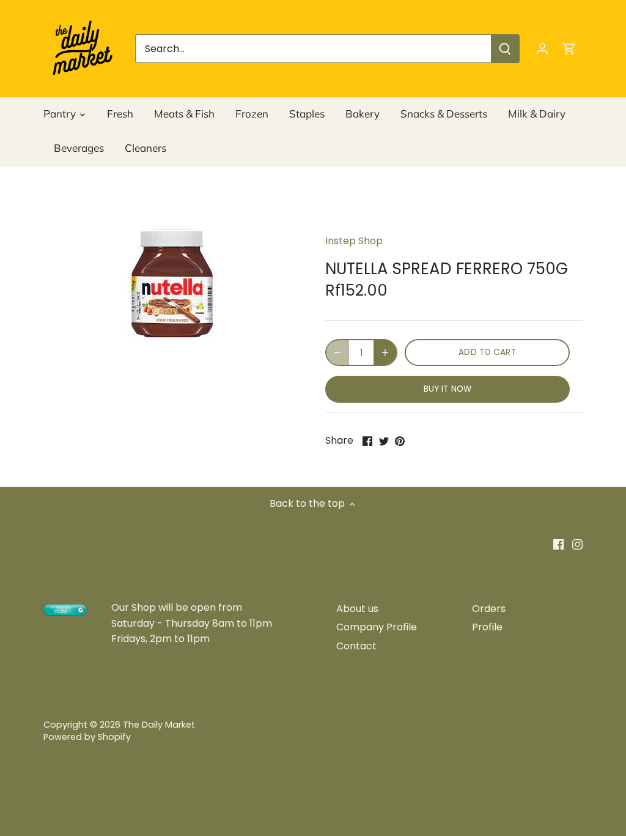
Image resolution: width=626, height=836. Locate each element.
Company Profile (376, 627)
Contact (356, 646)
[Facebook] (558, 544)
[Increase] (385, 352)
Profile (487, 627)
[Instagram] (577, 544)
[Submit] (505, 48)
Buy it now (447, 389)
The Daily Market (159, 724)
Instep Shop (354, 241)
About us (357, 609)
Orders (489, 609)
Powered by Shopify (87, 737)
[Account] (542, 48)
